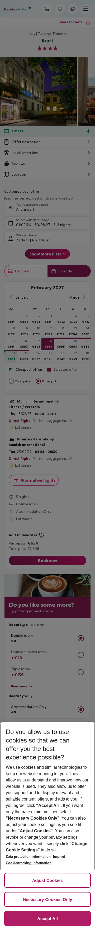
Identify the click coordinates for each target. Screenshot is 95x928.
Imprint (59, 857)
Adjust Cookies (47, 880)
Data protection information (28, 857)
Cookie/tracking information (28, 863)
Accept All (47, 919)
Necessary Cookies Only (47, 900)
